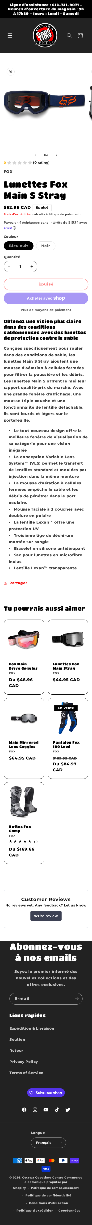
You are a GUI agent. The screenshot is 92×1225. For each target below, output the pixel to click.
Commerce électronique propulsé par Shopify (48, 1183)
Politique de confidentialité (48, 1195)
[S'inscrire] (76, 998)
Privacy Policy (23, 1062)
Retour (16, 1051)
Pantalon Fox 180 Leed (66, 744)
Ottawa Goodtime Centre (43, 1177)
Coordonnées (69, 1210)
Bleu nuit (21, 246)
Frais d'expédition (18, 214)
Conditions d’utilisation (48, 1203)
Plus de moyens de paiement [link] (46, 310)
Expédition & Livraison (31, 1028)
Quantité (12, 257)
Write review (46, 916)
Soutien (17, 1039)
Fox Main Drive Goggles (23, 666)
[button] (9, 35)
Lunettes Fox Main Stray (66, 666)
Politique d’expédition (35, 1210)
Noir (48, 246)
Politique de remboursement (55, 1188)
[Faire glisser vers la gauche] (35, 155)
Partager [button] (18, 583)
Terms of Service (26, 1073)
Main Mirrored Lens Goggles (24, 744)
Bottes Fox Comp (20, 828)
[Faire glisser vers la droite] (56, 155)
